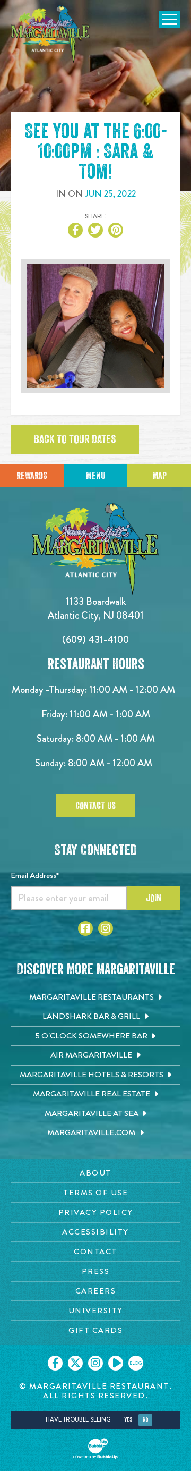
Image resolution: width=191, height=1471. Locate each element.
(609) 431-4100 (95, 639)
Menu (95, 475)
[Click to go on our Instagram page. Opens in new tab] (95, 1363)
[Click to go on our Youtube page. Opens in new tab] (115, 1363)
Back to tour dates (75, 439)
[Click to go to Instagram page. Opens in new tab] (105, 928)
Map (159, 475)
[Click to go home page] (50, 34)
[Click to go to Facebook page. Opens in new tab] (85, 928)
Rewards (31, 475)
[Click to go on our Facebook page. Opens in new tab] (55, 1363)
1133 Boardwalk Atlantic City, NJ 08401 (96, 608)
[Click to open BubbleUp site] (95, 1448)
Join (153, 898)
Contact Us (95, 805)
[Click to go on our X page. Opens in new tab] (75, 1363)
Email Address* (35, 875)
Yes (128, 1420)
